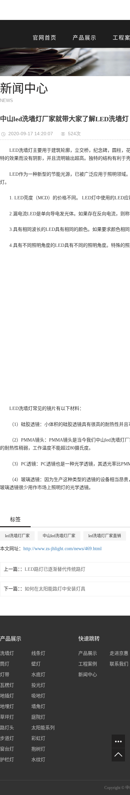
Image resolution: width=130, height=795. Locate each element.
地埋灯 (7, 706)
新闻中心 (87, 674)
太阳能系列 (43, 727)
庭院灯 (38, 717)
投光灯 (38, 685)
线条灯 (38, 653)
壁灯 (36, 663)
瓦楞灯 (7, 685)
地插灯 (7, 695)
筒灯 (4, 663)
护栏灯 (7, 759)
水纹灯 (38, 759)
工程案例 (87, 663)
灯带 (4, 674)
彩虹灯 (38, 738)
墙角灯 (38, 706)
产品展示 (85, 38)
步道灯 (7, 738)
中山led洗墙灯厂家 (59, 536)
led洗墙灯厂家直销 (104, 536)
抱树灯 (38, 748)
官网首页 (45, 38)
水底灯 (38, 674)
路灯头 (7, 727)
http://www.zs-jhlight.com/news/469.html (62, 548)
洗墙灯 (7, 653)
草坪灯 (7, 717)
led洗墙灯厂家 (17, 536)
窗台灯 (7, 748)
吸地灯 (38, 695)
